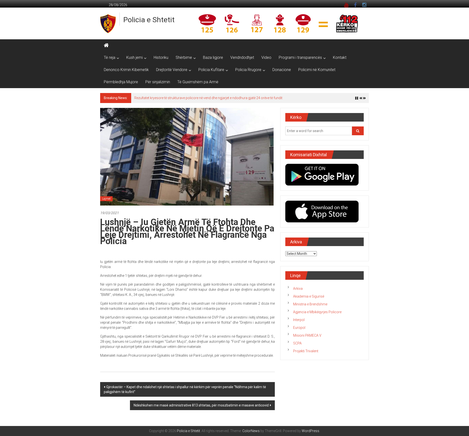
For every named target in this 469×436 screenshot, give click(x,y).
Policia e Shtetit (149, 19)
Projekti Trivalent (305, 351)
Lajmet (106, 198)
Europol (299, 328)
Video (266, 57)
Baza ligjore (213, 57)
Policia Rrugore (248, 69)
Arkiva (298, 289)
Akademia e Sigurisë (308, 296)
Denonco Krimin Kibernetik (126, 69)
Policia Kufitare (211, 69)
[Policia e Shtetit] (106, 45)
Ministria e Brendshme (310, 304)
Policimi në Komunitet (316, 69)
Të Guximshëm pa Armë (197, 82)
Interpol (299, 320)
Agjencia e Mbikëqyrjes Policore (317, 312)
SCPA (297, 343)
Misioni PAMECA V (307, 335)
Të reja (109, 57)
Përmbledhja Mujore (121, 82)
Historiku (161, 57)
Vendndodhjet (242, 57)
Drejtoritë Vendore (171, 69)
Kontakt (339, 57)
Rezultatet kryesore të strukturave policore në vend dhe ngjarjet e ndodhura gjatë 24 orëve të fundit (208, 98)
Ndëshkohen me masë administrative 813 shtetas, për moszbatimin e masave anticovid (201, 405)
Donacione (281, 69)
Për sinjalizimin (157, 82)
